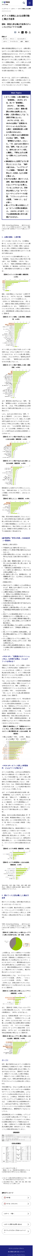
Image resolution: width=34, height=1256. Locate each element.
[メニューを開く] (30, 3)
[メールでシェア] (15, 32)
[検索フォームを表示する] (24, 3)
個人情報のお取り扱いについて (16, 1251)
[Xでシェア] (22, 32)
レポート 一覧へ (9, 1213)
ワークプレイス (14, 41)
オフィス (5, 38)
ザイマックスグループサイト (16, 1248)
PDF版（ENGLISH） (12, 1203)
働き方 (27, 41)
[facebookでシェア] (26, 32)
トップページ (5, 8)
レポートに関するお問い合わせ (13, 1224)
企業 (21, 41)
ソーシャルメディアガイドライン (16, 1255)
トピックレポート (21, 38)
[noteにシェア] (19, 32)
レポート (13, 8)
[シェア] (30, 32)
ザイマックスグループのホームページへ (15, 1231)
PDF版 (8, 1197)
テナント (12, 38)
